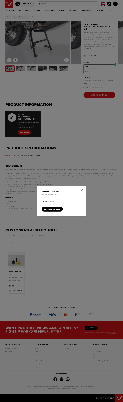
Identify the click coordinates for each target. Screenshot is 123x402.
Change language (48, 201)
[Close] (82, 190)
